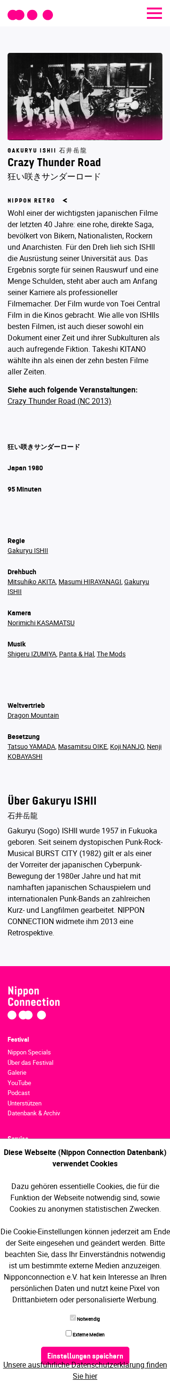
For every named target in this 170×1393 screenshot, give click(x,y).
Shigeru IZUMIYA (32, 653)
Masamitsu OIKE (82, 746)
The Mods (111, 653)
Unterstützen (25, 1103)
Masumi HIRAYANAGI (90, 581)
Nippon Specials (29, 1052)
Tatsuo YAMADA (31, 746)
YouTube (19, 1083)
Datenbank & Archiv (34, 1113)
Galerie (17, 1072)
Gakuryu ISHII (28, 550)
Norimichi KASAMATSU (41, 622)
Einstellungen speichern (85, 1356)
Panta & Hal (76, 653)
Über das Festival (30, 1062)
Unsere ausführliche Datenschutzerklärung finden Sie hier (85, 1370)
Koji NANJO (127, 746)
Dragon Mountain (33, 715)
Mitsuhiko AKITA (32, 581)
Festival (18, 1039)
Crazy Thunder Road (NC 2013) (59, 401)
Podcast (19, 1092)
